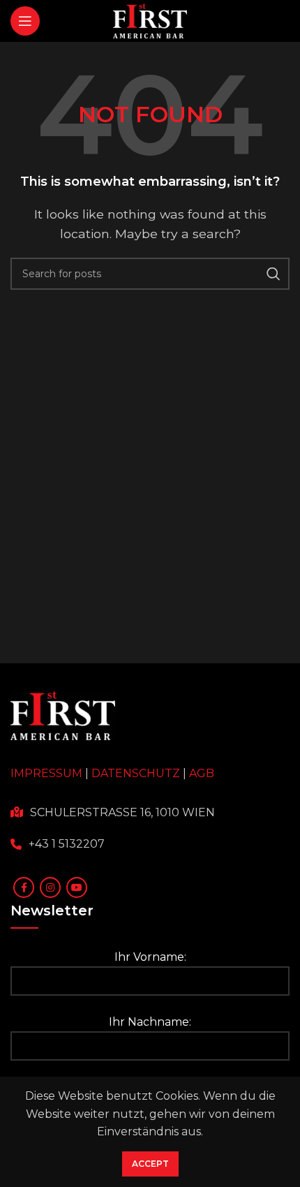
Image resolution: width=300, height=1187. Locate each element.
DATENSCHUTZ (135, 773)
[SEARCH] (273, 274)
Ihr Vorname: (150, 957)
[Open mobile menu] (25, 21)
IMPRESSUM (46, 773)
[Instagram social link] (50, 887)
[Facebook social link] (23, 887)
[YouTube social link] (76, 887)
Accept (150, 1163)
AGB (201, 773)
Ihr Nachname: (150, 1022)
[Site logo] (150, 20)
